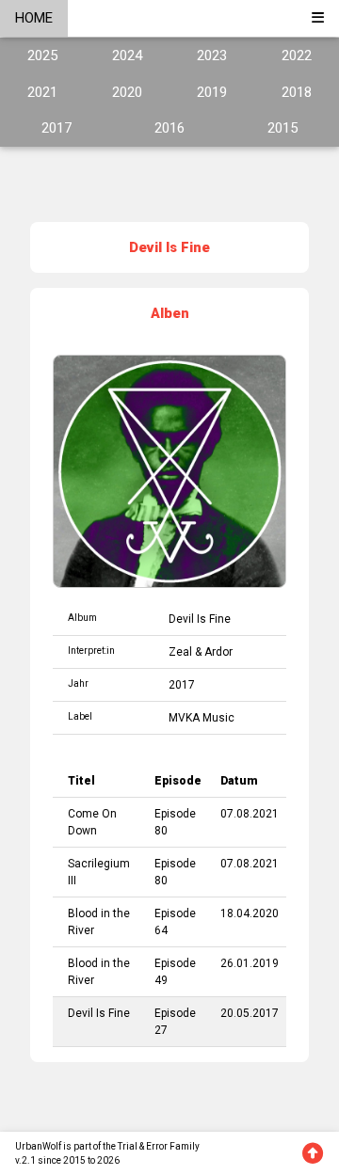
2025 (42, 55)
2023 (212, 55)
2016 (169, 127)
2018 (297, 92)
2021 (42, 92)
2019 (212, 92)
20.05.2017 (249, 1013)
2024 (127, 55)
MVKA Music (201, 717)
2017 (56, 127)
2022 (297, 55)
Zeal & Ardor (201, 652)
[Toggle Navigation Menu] (318, 18)
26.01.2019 (249, 963)
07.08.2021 (249, 813)
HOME (34, 17)
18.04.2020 (249, 913)
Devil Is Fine (200, 619)
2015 (282, 127)
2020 (127, 92)
